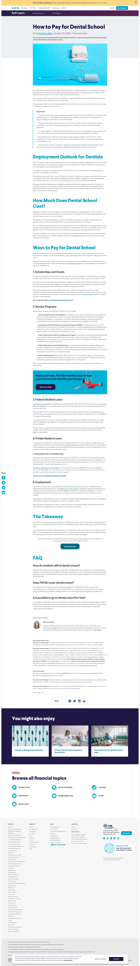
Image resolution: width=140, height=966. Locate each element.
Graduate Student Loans (14, 848)
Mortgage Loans (12, 872)
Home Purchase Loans (14, 874)
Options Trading (12, 892)
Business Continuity (55, 842)
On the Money (33, 846)
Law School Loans (12, 850)
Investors (31, 838)
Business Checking (13, 929)
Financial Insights (12, 922)
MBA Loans (11, 852)
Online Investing (12, 881)
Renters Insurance (13, 896)
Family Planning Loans (14, 866)
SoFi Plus (33, 8)
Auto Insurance (12, 900)
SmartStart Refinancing (14, 842)
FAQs (100, 645)
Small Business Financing (14, 927)
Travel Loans (11, 868)
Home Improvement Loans (15, 863)
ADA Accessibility (55, 840)
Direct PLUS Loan (66, 422)
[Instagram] (115, 838)
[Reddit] (84, 701)
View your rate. (102, 3)
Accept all (116, 959)
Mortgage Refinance (13, 876)
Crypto (10, 920)
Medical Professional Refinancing (16, 837)
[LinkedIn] (79, 701)
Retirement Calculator (77, 841)
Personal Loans (12, 859)
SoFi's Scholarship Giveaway (79, 843)
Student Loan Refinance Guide (55, 476)
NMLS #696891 (60, 673)
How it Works (32, 831)
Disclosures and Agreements (58, 831)
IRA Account (11, 887)
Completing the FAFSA (40, 404)
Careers (31, 840)
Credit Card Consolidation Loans (16, 861)
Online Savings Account (14, 914)
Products (24, 8)
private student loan (71, 445)
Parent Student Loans (13, 857)
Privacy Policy (68, 960)
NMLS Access (54, 835)
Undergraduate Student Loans (16, 846)
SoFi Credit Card (12, 907)
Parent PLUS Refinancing (14, 835)
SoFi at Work (11, 924)
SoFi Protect (11, 894)
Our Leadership (33, 829)
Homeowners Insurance (14, 898)
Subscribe (126, 833)
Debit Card (11, 916)
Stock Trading (11, 890)
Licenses (52, 833)
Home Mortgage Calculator (78, 834)
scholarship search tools (89, 294)
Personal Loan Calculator (77, 837)
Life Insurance (11, 903)
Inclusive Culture (33, 842)
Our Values (32, 833)
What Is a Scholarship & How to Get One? (58, 300)
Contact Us (32, 844)
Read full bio (97, 630)
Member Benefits (44, 8)
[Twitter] (74, 701)
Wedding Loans (12, 870)
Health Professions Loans (14, 855)
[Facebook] (69, 701)
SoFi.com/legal (46, 675)
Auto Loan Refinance (13, 879)
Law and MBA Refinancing (15, 839)
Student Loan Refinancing (14, 829)
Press (30, 835)
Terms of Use (53, 829)
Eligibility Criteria (55, 838)
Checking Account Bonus (14, 918)
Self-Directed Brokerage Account (17, 883)
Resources (55, 8)
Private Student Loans (14, 844)
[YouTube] (118, 838)
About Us (31, 827)
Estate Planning (12, 905)
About (64, 8)
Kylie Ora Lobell (44, 33)
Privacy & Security (55, 827)
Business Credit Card (13, 931)
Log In (112, 8)
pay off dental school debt (73, 263)
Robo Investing (12, 885)
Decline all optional (101, 959)
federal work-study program (69, 489)
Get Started (122, 8)
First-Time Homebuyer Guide (79, 839)
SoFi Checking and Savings (15, 909)
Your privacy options (60, 844)
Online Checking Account (15, 911)
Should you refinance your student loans (46, 468)
